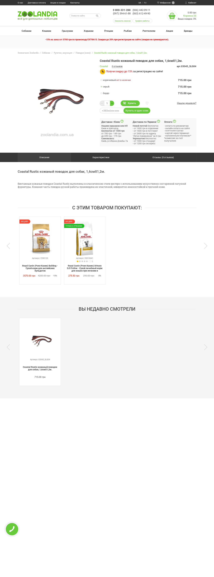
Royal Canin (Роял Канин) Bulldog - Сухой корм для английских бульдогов (40, 268)
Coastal (104, 66)
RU (145, 3)
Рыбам (128, 31)
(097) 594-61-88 (122, 13)
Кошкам (46, 31)
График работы (142, 21)
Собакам (26, 31)
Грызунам (67, 31)
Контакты (75, 3)
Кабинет (192, 3)
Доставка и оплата (37, 3)
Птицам (108, 31)
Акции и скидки (58, 3)
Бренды (188, 31)
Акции (169, 31)
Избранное (167, 3)
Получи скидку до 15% (119, 71)
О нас (20, 3)
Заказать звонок (123, 21)
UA (139, 3)
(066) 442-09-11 (141, 10)
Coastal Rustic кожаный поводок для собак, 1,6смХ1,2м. (40, 368)
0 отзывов (117, 66)
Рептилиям (149, 31)
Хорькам (88, 31)
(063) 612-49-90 (141, 13)
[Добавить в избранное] (147, 103)
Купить (132, 103)
